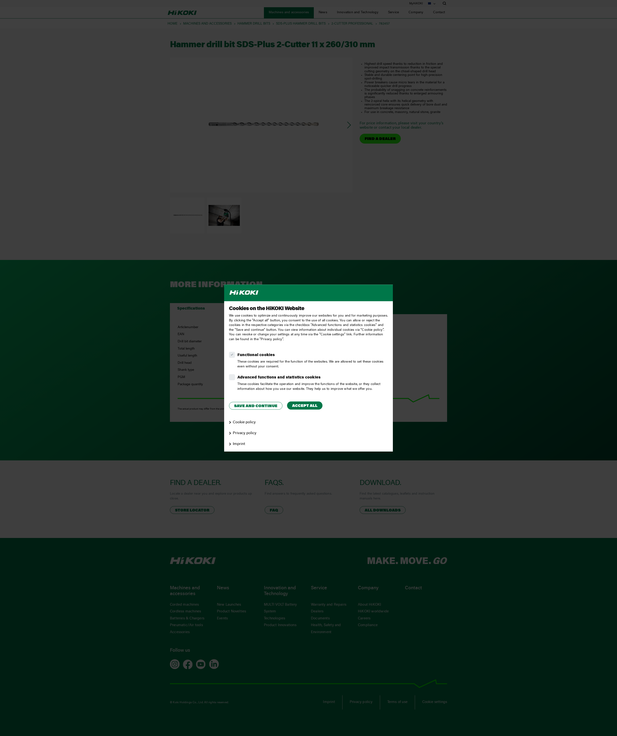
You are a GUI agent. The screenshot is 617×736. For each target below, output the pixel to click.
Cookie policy (244, 422)
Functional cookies (256, 355)
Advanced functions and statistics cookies (279, 377)
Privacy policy (244, 433)
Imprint (239, 444)
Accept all (304, 406)
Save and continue (255, 406)
